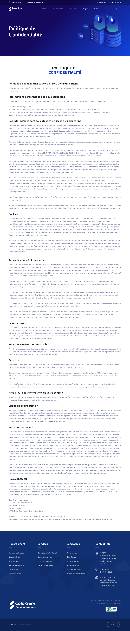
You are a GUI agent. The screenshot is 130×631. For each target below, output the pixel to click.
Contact (96, 9)
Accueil (44, 9)
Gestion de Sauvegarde (46, 561)
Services (73, 9)
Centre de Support (73, 561)
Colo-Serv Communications (22, 625)
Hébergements (58, 9)
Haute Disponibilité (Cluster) (47, 553)
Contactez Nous (72, 553)
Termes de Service (73, 565)
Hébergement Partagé (16, 553)
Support (85, 9)
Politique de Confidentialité (76, 574)
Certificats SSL (14, 569)
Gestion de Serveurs (44, 557)
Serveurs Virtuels (14, 557)
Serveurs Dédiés (14, 561)
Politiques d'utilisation (74, 569)
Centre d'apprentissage (45, 565)
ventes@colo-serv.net (36, 2)
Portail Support (116, 2)
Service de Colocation (16, 565)
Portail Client (102, 2)
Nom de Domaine (15, 574)
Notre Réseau (71, 557)
